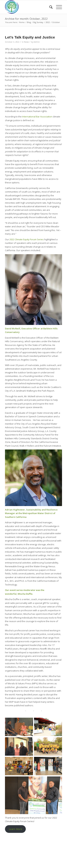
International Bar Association (37, 116)
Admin (37, 42)
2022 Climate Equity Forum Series (26, 239)
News (26, 42)
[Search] (49, 7)
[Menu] (57, 7)
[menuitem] (49, 7)
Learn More (15, 829)
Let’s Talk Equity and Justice (30, 37)
